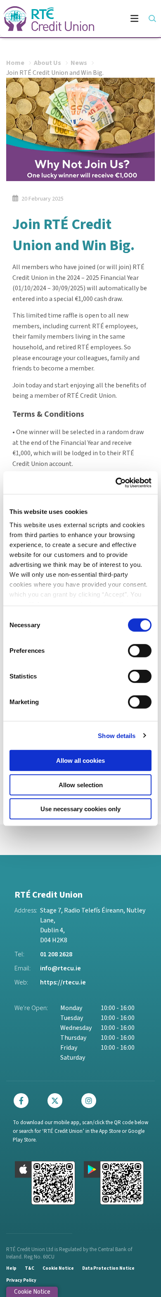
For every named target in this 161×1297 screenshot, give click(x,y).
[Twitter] (57, 1100)
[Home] (45, 18)
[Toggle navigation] (126, 18)
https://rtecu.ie (63, 982)
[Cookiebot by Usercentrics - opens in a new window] (116, 482)
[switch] (140, 650)
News (79, 62)
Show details (116, 735)
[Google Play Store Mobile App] (114, 1183)
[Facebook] (23, 1100)
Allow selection (81, 784)
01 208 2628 (56, 954)
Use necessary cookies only (80, 808)
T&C (29, 1268)
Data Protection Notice (108, 1268)
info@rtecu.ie (60, 968)
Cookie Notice (58, 1268)
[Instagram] (90, 1100)
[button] (151, 18)
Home (15, 62)
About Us (47, 62)
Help (11, 1268)
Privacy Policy (21, 1280)
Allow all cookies (80, 760)
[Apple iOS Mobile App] (45, 1183)
